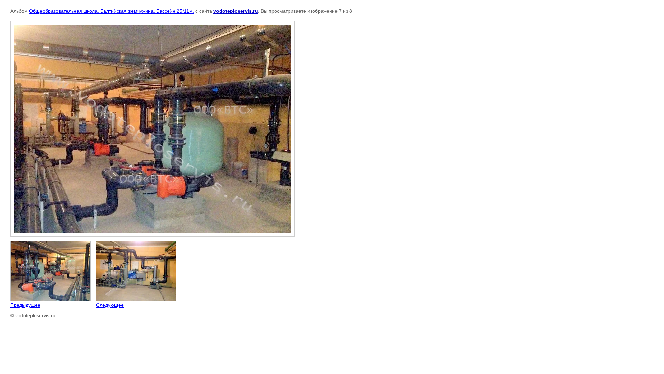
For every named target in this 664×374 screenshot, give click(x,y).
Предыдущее (25, 305)
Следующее (110, 305)
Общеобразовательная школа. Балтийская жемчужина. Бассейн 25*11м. (111, 11)
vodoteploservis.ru (235, 11)
